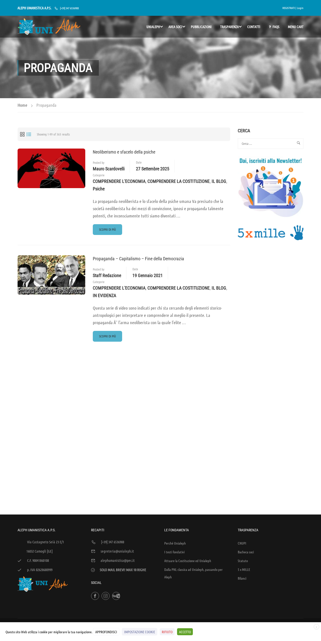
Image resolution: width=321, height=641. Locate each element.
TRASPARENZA (229, 26)
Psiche (99, 188)
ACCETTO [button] (185, 631)
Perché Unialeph (175, 543)
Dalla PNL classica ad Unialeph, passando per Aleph (193, 573)
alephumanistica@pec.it (118, 560)
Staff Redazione (107, 275)
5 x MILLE (244, 569)
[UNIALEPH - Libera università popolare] (49, 26)
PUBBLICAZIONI (201, 26)
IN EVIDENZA (104, 295)
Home (22, 105)
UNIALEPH (153, 26)
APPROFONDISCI (106, 631)
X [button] (316, 627)
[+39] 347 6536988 (69, 8)
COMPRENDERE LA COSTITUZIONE (178, 181)
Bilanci (242, 578)
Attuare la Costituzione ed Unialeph (187, 560)
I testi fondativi (174, 552)
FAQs (276, 26)
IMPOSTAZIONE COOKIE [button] (139, 631)
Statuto (243, 560)
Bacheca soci (246, 552)
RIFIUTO (167, 631)
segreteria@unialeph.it (117, 551)
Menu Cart (295, 26)
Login (300, 8)
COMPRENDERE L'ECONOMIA (119, 181)
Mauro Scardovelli (109, 168)
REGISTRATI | (289, 8)
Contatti (253, 26)
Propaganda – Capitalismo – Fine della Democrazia (138, 258)
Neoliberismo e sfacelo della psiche (124, 152)
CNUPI (242, 543)
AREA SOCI (175, 26)
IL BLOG (219, 181)
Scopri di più (108, 231)
